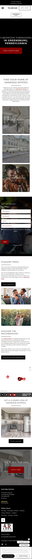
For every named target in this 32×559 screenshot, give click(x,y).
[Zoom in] (30, 368)
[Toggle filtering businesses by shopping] (10, 394)
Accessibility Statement (8, 537)
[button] (24, 8)
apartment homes (21, 89)
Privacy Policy (5, 534)
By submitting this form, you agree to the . (17, 230)
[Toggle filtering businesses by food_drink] (2, 394)
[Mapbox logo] (3, 391)
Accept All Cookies (8, 556)
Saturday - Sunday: (7, 515)
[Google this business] (3, 520)
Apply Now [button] (16, 470)
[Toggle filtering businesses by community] (14, 394)
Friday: (3, 513)
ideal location (8, 339)
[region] (16, 379)
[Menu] (3, 8)
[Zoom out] (30, 370)
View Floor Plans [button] (11, 51)
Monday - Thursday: (7, 511)
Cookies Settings (23, 556)
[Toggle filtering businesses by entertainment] (6, 394)
